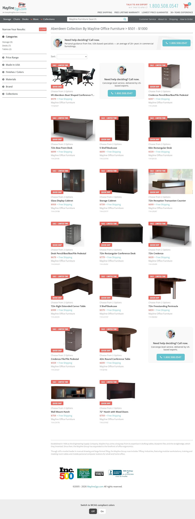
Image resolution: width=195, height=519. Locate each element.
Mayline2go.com (95, 486)
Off (93, 511)
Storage (7, 19)
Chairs (16, 19)
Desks (25, 19)
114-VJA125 (152, 158)
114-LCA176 (55, 422)
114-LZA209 (152, 264)
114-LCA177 (104, 211)
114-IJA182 (103, 370)
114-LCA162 (104, 422)
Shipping (173, 19)
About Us (162, 19)
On (102, 511)
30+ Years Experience (181, 12)
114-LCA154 (104, 158)
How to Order (186, 19)
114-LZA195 (55, 158)
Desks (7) (6, 45)
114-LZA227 (55, 370)
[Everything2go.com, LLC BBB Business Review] (121, 473)
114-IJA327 (55, 106)
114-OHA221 (55, 264)
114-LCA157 (104, 317)
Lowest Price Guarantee (155, 12)
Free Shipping (105, 12)
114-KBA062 (152, 317)
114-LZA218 (55, 317)
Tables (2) (6, 49)
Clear (43, 29)
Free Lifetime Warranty (126, 12)
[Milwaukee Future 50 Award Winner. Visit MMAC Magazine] (99, 473)
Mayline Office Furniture (63, 102)
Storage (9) (7, 42)
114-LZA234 (152, 106)
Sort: (53, 56)
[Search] (125, 19)
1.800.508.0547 (164, 5)
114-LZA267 (152, 211)
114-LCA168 (55, 211)
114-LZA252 (104, 264)
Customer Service (147, 19)
